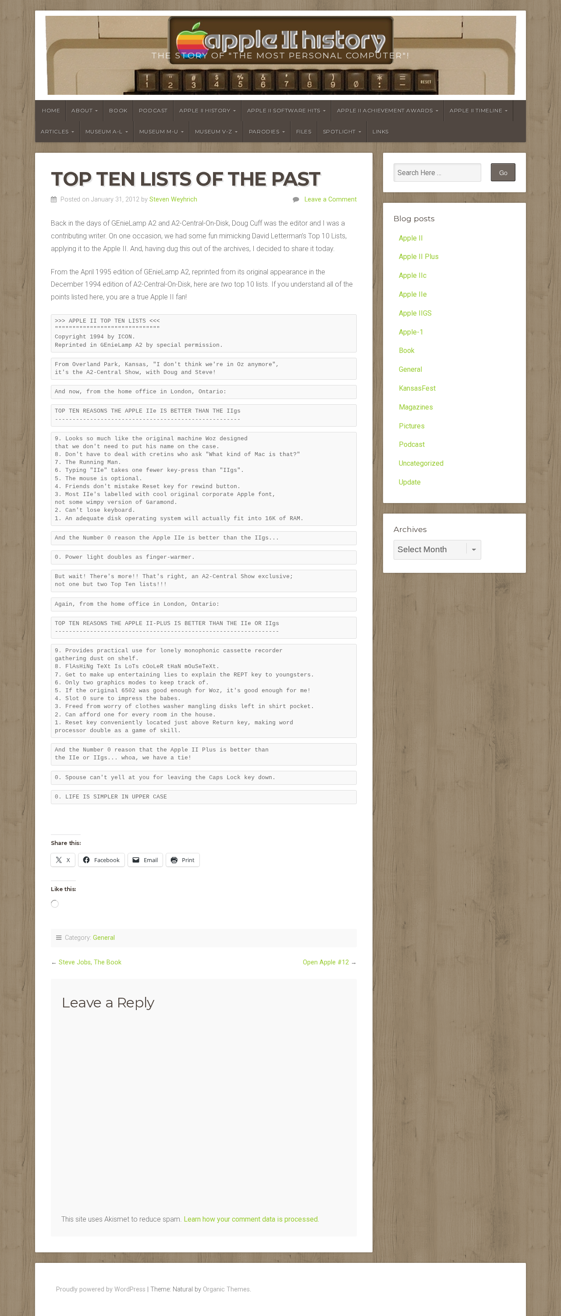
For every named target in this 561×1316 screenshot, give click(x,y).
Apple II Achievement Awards (385, 110)
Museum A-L (104, 131)
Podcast (153, 110)
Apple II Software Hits (283, 110)
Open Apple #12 (326, 962)
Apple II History (205, 110)
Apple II (411, 238)
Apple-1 (411, 332)
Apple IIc (412, 275)
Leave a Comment (331, 199)
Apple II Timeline (476, 110)
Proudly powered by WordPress (101, 1289)
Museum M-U (158, 131)
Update (410, 482)
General (104, 938)
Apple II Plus (419, 256)
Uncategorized (421, 463)
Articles (55, 131)
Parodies (264, 131)
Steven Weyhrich (173, 199)
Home (51, 110)
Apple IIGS (415, 313)
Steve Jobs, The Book (90, 962)
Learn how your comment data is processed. (251, 1219)
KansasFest (417, 388)
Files (304, 131)
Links (381, 131)
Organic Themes (226, 1289)
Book (118, 110)
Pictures (412, 426)
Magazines (416, 407)
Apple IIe (413, 294)
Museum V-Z (213, 131)
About (81, 110)
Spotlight (339, 131)
